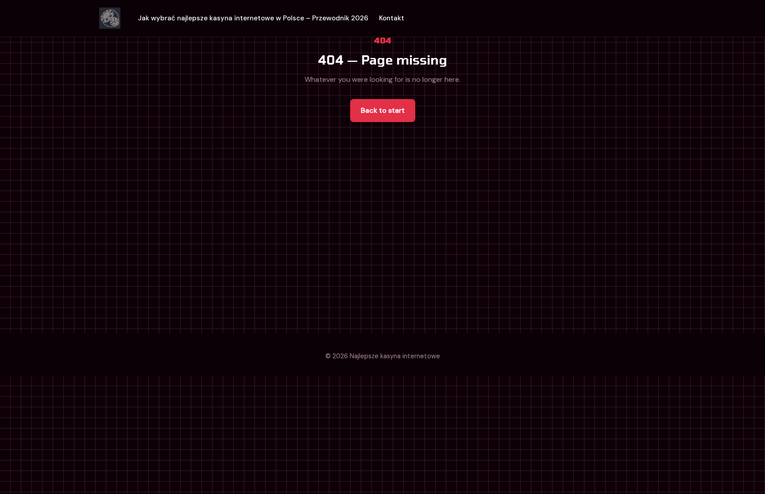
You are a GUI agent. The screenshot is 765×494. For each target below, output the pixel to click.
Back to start (383, 110)
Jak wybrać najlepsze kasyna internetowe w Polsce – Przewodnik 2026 (253, 18)
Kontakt (391, 18)
